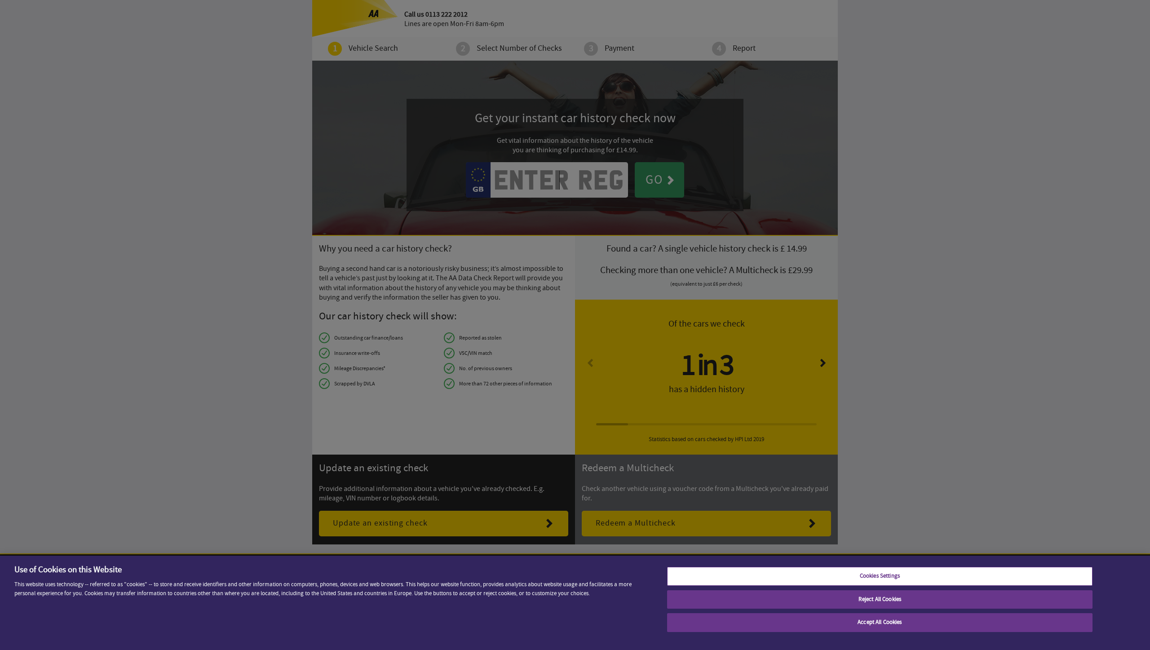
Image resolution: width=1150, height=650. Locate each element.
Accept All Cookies (880, 622)
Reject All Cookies (879, 599)
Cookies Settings (880, 575)
